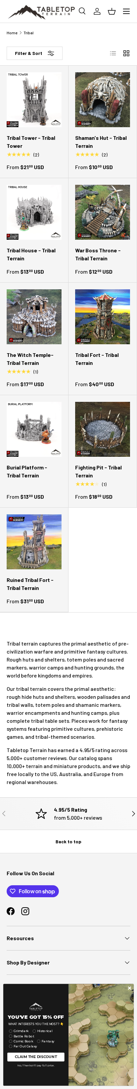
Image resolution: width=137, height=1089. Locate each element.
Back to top (68, 841)
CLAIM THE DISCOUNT (36, 1057)
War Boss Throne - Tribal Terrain (98, 254)
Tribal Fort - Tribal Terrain (97, 359)
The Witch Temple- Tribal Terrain (30, 359)
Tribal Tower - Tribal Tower (31, 142)
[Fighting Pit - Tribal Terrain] (102, 429)
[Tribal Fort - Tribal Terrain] (102, 316)
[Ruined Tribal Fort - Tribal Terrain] (34, 541)
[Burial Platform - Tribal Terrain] (34, 429)
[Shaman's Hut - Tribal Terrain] (102, 99)
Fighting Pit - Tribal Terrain (98, 471)
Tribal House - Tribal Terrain (31, 254)
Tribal (29, 33)
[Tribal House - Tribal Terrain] (34, 212)
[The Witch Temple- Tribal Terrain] (34, 316)
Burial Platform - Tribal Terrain (27, 471)
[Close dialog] (129, 988)
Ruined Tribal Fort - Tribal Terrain (30, 584)
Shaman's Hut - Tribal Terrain (101, 142)
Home (12, 33)
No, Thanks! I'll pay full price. (35, 1065)
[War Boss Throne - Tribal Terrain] (102, 212)
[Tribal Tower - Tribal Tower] (34, 99)
